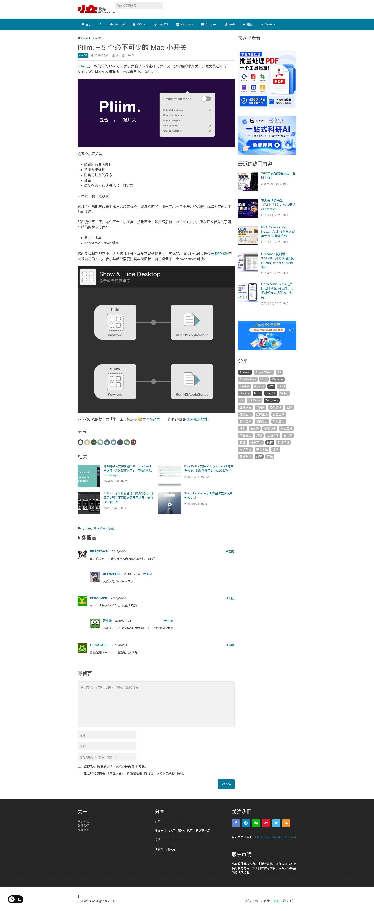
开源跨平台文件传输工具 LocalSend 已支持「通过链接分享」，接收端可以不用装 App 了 (127, 470)
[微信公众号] (256, 823)
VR (241, 400)
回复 (231, 551)
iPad (282, 386)
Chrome (211, 24)
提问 (158, 840)
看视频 (287, 435)
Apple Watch (264, 372)
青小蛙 (120, 55)
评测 (276, 449)
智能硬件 (270, 428)
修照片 (260, 407)
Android (119, 24)
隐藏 (111, 528)
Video (284, 393)
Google (259, 386)
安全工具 (278, 414)
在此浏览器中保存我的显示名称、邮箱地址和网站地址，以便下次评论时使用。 (134, 773)
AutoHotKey (248, 379)
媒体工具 (262, 414)
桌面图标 (99, 528)
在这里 (154, 419)
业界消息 (245, 407)
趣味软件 (245, 456)
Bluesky (276, 837)
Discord (290, 837)
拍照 (242, 428)
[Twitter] (276, 823)
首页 (88, 24)
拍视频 (254, 428)
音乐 (270, 456)
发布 (158, 821)
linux (257, 393)
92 (207, 476)
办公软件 (275, 407)
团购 (289, 407)
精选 (249, 24)
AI (101, 24)
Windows (186, 24)
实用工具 (245, 421)
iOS (139, 24)
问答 (259, 456)
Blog (264, 379)
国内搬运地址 (197, 419)
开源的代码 (219, 254)
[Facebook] (236, 823)
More (268, 24)
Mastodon (262, 837)
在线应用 (245, 414)
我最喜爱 (262, 421)
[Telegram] (246, 823)
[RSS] (286, 823)
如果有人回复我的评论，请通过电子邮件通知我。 (115, 766)
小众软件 (83, 901)
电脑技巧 (273, 435)
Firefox (244, 386)
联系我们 (83, 826)
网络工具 (245, 449)
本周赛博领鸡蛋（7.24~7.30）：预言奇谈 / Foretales (278, 204)
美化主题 (262, 449)
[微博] (266, 823)
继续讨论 (83, 830)
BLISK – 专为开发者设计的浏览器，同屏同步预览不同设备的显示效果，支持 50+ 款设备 (128, 497)
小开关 (86, 528)
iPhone (244, 393)
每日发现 (245, 435)
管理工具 (256, 442)
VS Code (254, 400)
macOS (163, 24)
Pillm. (82, 66)
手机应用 (278, 421)
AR (279, 372)
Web (231, 24)
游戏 (259, 435)
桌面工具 (286, 428)
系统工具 (283, 442)
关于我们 (83, 821)
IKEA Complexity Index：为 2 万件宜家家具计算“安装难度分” (278, 231)
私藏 (242, 442)
